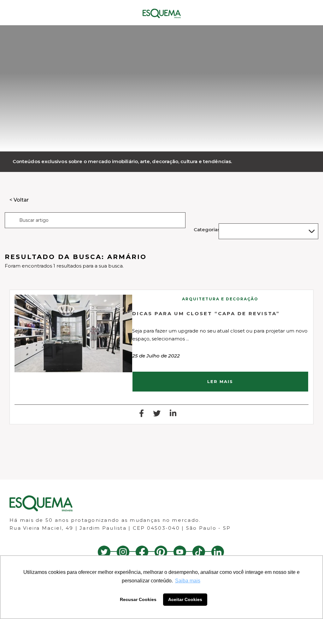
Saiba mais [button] (187, 580)
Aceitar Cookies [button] (185, 599)
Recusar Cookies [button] (138, 599)
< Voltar (19, 200)
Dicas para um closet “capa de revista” (206, 313)
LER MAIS (220, 381)
